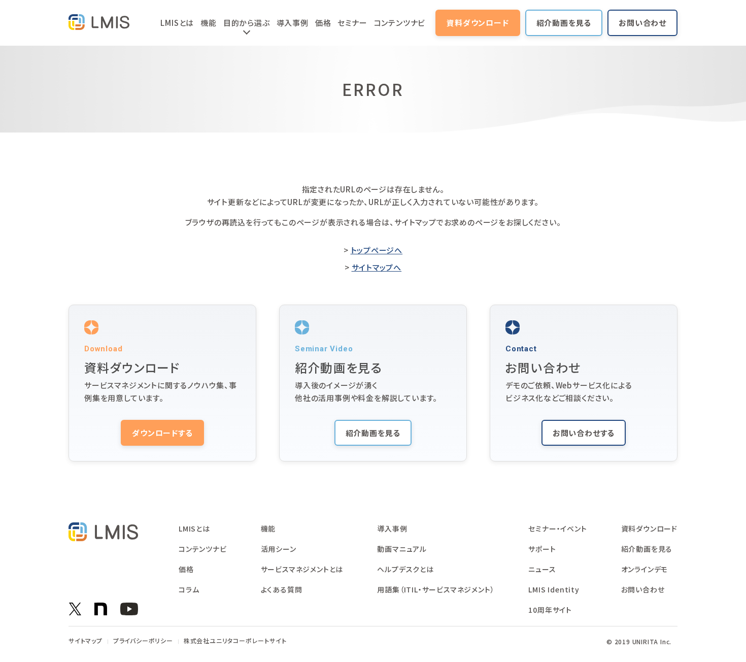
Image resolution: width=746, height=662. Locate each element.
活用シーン (278, 549)
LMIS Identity (553, 589)
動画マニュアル (402, 549)
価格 (323, 22)
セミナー (352, 22)
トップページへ (377, 250)
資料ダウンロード (477, 22)
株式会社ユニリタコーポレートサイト (235, 641)
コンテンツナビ (400, 22)
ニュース (542, 569)
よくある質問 (281, 589)
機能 (208, 22)
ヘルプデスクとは (405, 569)
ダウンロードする (162, 432)
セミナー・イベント (557, 528)
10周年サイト (550, 610)
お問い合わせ (642, 22)
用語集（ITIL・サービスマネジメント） (435, 589)
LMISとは (177, 22)
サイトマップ (86, 641)
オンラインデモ (644, 569)
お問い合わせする (584, 432)
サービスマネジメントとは (302, 569)
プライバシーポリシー (143, 641)
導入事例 (293, 22)
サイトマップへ (377, 267)
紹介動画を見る (564, 22)
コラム (189, 589)
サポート (542, 549)
